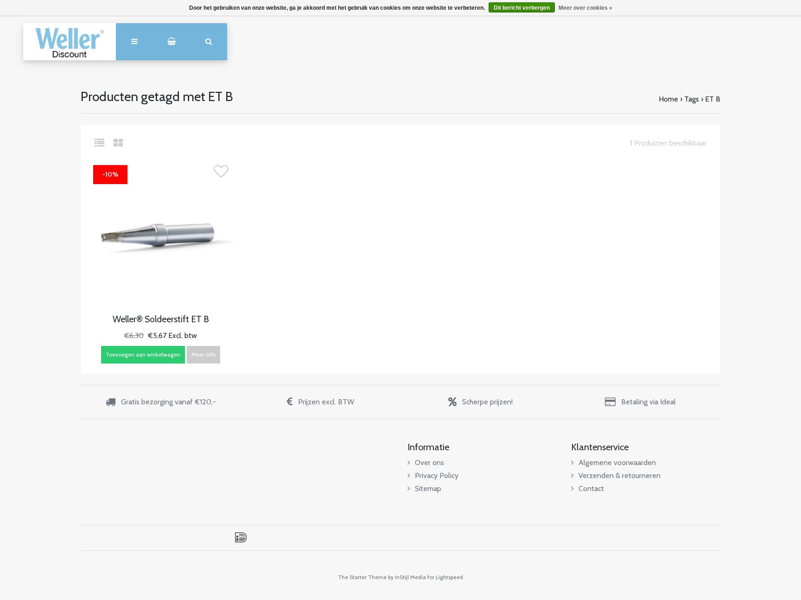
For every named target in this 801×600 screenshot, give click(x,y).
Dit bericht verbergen (522, 8)
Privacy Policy (436, 475)
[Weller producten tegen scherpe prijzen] (69, 41)
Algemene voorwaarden (617, 462)
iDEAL (241, 537)
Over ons (429, 462)
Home (668, 99)
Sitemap (428, 488)
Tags (691, 99)
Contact (591, 488)
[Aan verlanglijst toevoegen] (221, 174)
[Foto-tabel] (118, 143)
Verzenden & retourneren (619, 475)
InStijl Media (410, 577)
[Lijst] (103, 143)
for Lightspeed (445, 577)
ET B (712, 99)
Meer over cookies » (585, 8)
